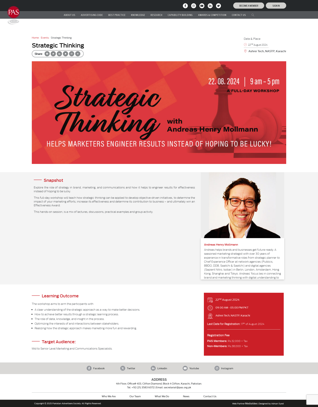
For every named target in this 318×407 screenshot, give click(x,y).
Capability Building (180, 14)
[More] (77, 53)
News (186, 396)
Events (45, 37)
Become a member (248, 5)
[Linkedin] (59, 53)
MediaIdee (251, 403)
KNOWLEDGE (138, 14)
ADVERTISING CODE (92, 14)
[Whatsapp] (65, 53)
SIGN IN (276, 5)
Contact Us (209, 396)
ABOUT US (69, 14)
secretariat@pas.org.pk (177, 387)
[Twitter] (53, 53)
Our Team (135, 396)
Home (35, 37)
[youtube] (201, 5)
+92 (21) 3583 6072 (143, 387)
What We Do (162, 396)
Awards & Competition (212, 14)
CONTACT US (239, 14)
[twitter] (218, 5)
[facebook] (185, 5)
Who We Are (109, 396)
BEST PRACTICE (117, 14)
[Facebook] (47, 53)
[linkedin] (210, 5)
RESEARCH (156, 14)
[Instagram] (193, 5)
